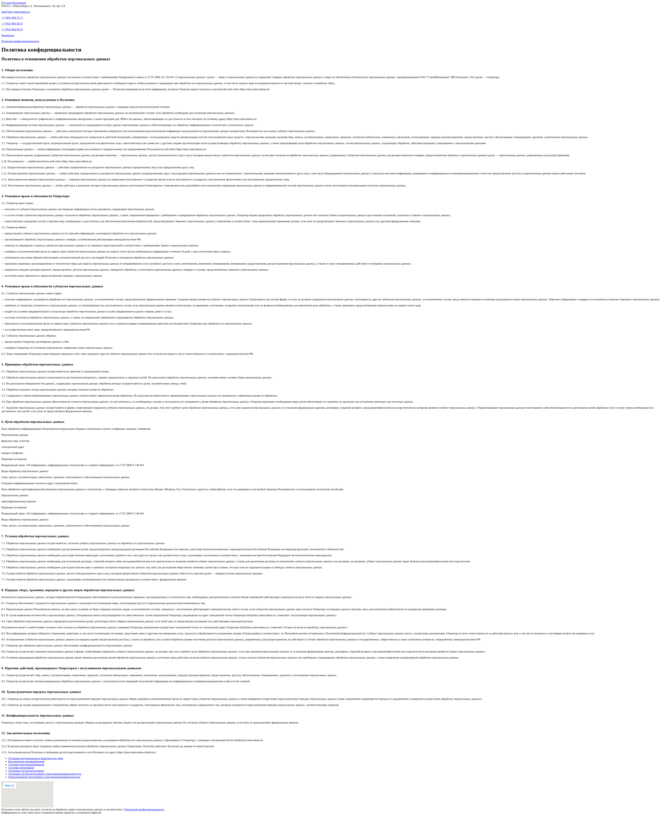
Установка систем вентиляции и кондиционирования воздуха (44, 773)
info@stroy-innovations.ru (15, 11)
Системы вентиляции (21, 767)
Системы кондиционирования (26, 764)
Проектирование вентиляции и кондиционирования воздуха (44, 777)
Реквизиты (7, 35)
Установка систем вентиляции (26, 770)
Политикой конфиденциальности (144, 809)
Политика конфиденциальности (20, 41)
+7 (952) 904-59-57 (12, 23)
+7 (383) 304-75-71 (12, 17)
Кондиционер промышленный (26, 761)
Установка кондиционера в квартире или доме (35, 758)
